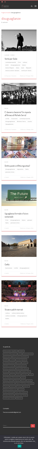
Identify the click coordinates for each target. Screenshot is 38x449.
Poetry (19, 386)
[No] (36, 442)
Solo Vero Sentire (21, 392)
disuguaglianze (21, 365)
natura (29, 380)
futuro (6, 371)
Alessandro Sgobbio (10, 351)
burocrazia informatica (20, 357)
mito (23, 380)
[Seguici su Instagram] (5, 2)
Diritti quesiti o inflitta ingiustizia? (17, 165)
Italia (18, 374)
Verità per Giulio (11, 58)
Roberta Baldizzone (10, 389)
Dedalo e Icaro (8, 365)
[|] (5, 5)
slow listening (8, 392)
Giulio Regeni (14, 371)
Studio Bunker (8, 395)
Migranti (17, 380)
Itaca (12, 374)
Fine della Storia (22, 368)
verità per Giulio (9, 398)
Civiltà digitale (21, 359)
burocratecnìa (27, 354)
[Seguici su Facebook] (2, 2)
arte (20, 354)
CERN (6, 359)
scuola (21, 389)
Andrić (21, 351)
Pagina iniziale (5, 12)
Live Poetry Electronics (11, 377)
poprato (26, 386)
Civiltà (7, 264)
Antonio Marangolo (10, 354)
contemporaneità (9, 362)
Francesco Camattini (11, 75)
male (23, 377)
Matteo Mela (8, 380)
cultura (25, 362)
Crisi (18, 362)
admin (7, 177)
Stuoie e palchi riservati (14, 309)
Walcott (19, 398)
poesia (13, 386)
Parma (6, 386)
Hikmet (6, 374)
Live (31, 374)
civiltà (12, 359)
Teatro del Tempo (21, 395)
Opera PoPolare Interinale (24, 383)
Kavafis (24, 374)
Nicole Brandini (9, 383)
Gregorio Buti (25, 371)
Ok (19, 446)
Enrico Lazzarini (9, 368)
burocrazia (7, 357)
